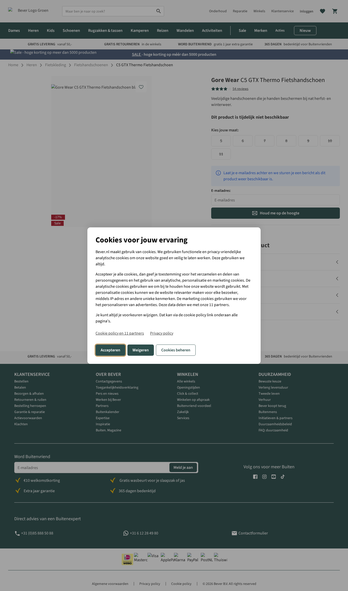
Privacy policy (161, 333)
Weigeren (140, 350)
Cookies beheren (175, 350)
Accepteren (110, 350)
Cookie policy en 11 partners (120, 333)
